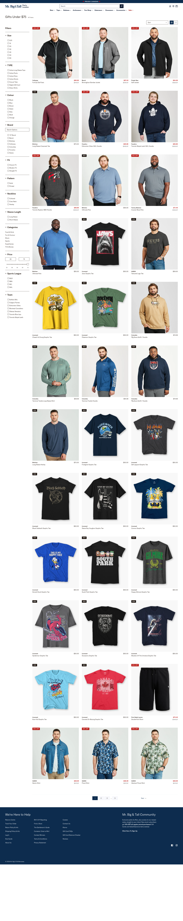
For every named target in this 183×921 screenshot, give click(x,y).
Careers (65, 820)
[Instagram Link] (176, 845)
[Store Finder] (173, 6)
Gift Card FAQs (68, 831)
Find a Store (38, 824)
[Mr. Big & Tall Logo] (13, 6)
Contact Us (66, 824)
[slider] (28, 264)
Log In (7, 835)
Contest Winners (39, 835)
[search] (91, 6)
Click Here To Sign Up (129, 831)
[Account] (170, 6)
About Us (8, 843)
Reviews (65, 839)
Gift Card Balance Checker (71, 835)
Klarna (65, 827)
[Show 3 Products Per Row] (172, 22)
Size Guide (8, 839)
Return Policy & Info (11, 827)
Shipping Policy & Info (12, 831)
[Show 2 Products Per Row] (176, 22)
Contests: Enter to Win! (41, 831)
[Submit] (122, 6)
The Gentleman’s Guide (41, 827)
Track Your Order (10, 824)
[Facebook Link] (172, 845)
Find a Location (25, 6)
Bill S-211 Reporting (40, 820)
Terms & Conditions (40, 839)
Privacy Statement (40, 843)
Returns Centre (10, 820)
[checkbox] (18, 40)
